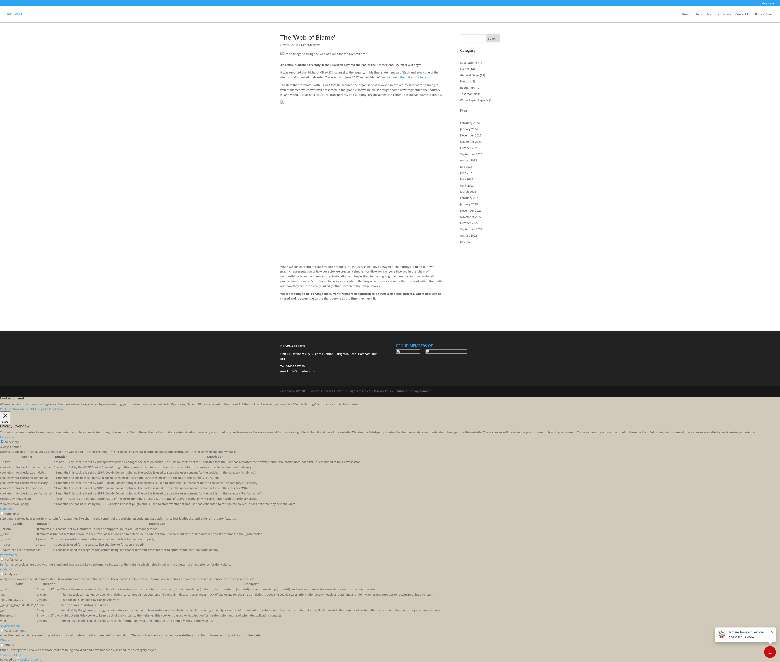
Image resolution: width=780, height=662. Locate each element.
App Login (768, 3)
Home (686, 14)
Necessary (12, 442)
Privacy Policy (383, 391)
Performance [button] (9, 555)
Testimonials (468, 94)
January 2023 (469, 204)
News (727, 14)
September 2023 (471, 154)
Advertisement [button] (10, 626)
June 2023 (466, 173)
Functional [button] (7, 509)
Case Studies (469, 63)
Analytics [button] (6, 569)
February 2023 (470, 198)
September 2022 (471, 229)
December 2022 (470, 210)
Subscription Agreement (413, 391)
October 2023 (469, 148)
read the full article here (409, 77)
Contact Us (743, 14)
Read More (56, 409)
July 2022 (466, 242)
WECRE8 (301, 391)
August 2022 (468, 235)
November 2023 (471, 142)
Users (698, 14)
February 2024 (470, 123)
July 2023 (466, 167)
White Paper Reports (474, 100)
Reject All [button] (27, 409)
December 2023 (470, 135)
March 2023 (468, 192)
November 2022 (471, 217)
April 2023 (467, 185)
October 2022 (469, 223)
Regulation (467, 88)
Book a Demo (764, 14)
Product (465, 81)
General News (310, 45)
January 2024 (469, 129)
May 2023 (466, 179)
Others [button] (4, 640)
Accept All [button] (41, 409)
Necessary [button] (7, 437)
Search (492, 38)
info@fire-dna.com (302, 371)
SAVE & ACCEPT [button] (10, 655)
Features (713, 14)
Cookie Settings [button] (10, 409)
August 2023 (468, 160)
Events (464, 69)
